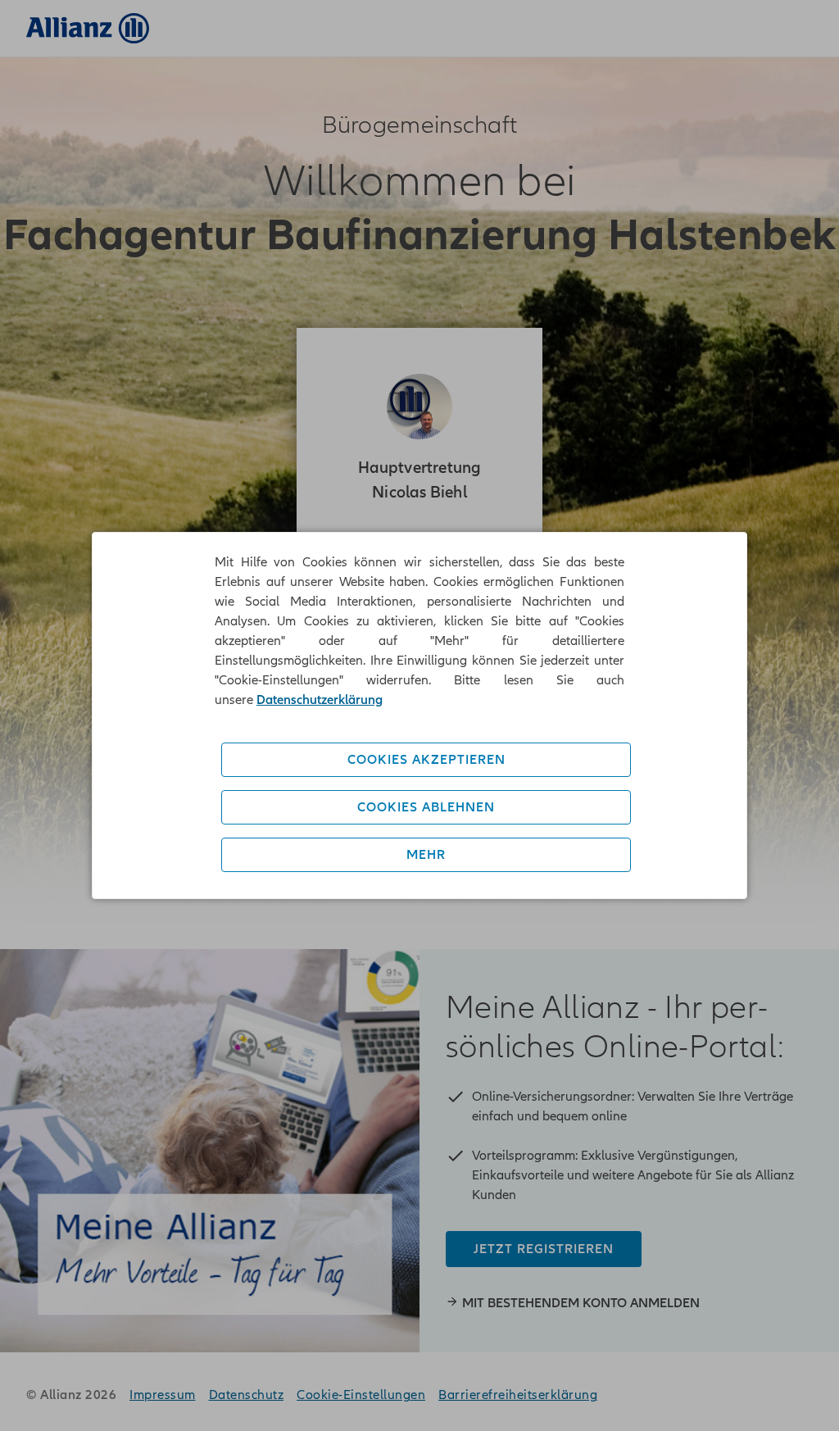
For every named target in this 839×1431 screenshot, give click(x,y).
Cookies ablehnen (426, 807)
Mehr (426, 855)
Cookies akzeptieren (426, 760)
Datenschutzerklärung (319, 700)
